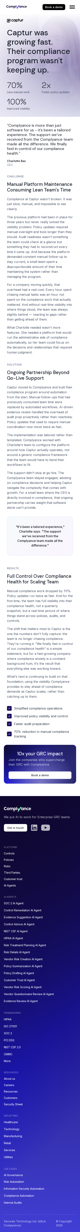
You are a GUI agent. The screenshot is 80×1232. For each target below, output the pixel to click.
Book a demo (54, 7)
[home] (15, 7)
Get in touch (15, 827)
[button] (72, 7)
